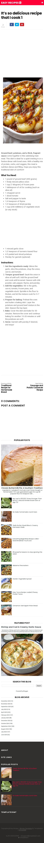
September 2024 (6, 726)
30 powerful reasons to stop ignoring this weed (27, 553)
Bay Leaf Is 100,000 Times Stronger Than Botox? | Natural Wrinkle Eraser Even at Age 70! (27, 500)
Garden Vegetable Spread (22, 579)
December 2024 (5, 720)
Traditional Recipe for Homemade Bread (6, 388)
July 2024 (4, 732)
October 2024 (5, 723)
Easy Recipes (10, 2)
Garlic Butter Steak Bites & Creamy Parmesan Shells (25, 526)
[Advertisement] (22, 53)
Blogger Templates (26, 828)
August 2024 (5, 729)
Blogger (25, 691)
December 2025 (5, 701)
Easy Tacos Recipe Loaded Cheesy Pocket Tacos (25, 593)
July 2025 (4, 709)
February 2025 (5, 715)
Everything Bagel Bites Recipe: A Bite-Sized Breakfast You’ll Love (26, 540)
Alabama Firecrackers (20, 565)
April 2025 (4, 712)
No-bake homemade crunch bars (25, 512)
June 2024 (4, 734)
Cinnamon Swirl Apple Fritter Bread (25, 606)
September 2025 (6, 706)
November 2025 (5, 704)
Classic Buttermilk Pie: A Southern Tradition (22, 488)
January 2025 (5, 718)
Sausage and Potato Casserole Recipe (35, 387)
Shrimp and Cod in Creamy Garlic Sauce (21, 627)
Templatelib (22, 830)
